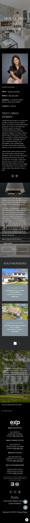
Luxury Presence (15, 503)
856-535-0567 (14, 96)
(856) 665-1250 (18, 448)
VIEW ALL (15, 249)
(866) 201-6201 (18, 473)
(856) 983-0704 (18, 436)
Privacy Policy (22, 512)
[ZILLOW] (12, 176)
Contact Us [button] (15, 392)
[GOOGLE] (16, 176)
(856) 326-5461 (18, 461)
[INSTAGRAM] (15, 492)
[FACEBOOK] (10, 492)
